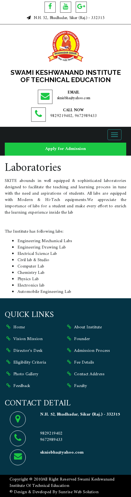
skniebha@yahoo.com (73, 98)
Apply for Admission (65, 149)
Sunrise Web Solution (79, 492)
